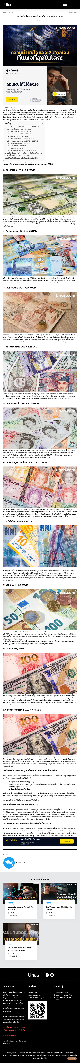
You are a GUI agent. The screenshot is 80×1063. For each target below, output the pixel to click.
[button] (40, 123)
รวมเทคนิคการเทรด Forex (64, 995)
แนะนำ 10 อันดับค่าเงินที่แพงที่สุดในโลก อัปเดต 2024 (22, 127)
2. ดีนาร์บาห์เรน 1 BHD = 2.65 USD (21, 131)
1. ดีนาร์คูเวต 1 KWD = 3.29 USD (20, 129)
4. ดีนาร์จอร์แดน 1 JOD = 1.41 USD (21, 136)
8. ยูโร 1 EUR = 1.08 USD (18, 146)
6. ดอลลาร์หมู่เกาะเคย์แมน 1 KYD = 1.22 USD (24, 141)
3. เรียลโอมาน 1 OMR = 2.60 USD (20, 134)
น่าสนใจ (5, 13)
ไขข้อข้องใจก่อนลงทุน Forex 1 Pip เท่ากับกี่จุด (20, 908)
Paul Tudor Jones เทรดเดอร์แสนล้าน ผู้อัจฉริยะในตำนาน (21, 949)
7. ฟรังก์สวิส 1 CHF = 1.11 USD (20, 143)
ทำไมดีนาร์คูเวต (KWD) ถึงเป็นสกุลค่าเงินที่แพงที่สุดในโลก (24, 153)
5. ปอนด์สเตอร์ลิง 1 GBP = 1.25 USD (22, 139)
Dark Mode (72, 1059)
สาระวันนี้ (11, 13)
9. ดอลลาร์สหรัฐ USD (16, 148)
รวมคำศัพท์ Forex (62, 993)
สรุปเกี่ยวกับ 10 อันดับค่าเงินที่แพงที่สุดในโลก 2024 (22, 158)
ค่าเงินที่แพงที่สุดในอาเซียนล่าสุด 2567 (18, 156)
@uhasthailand (46, 998)
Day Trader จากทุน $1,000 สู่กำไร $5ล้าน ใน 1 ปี (59, 908)
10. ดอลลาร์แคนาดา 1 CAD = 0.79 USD (23, 151)
